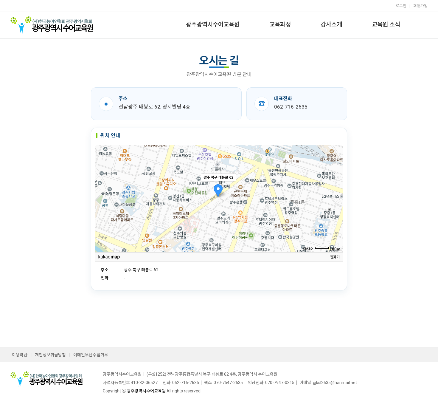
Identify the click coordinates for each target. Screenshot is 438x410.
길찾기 (335, 257)
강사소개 (331, 24)
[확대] (336, 188)
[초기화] (336, 209)
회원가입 (420, 6)
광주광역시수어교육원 (213, 24)
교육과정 (280, 24)
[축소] (336, 198)
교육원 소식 (386, 24)
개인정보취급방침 (50, 354)
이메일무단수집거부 (90, 354)
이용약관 (19, 354)
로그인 (401, 6)
